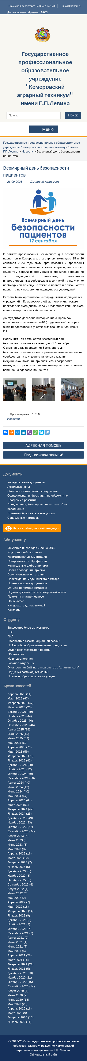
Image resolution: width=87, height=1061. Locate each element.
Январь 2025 (16, 760)
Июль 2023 (15, 840)
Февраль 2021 (17, 964)
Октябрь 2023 (17, 827)
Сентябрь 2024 (18, 778)
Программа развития (22, 500)
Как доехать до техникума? (26, 605)
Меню (48, 129)
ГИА (10, 636)
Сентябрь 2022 (18, 884)
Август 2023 (16, 835)
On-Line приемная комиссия (27, 587)
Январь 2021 (16, 968)
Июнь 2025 (15, 738)
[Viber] (29, 432)
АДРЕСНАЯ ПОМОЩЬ (44, 445)
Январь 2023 (16, 866)
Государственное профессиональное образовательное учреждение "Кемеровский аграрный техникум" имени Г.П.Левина (45, 78)
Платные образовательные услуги (31, 513)
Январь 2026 (16, 707)
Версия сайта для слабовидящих (35, 528)
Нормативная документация (27, 556)
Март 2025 (15, 751)
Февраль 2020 (17, 1017)
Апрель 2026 (16, 694)
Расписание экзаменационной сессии (34, 641)
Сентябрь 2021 (18, 933)
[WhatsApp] (35, 432)
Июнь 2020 (15, 999)
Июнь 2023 (15, 844)
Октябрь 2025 (17, 720)
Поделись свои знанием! (43, 455)
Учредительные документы (26, 482)
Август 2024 (16, 782)
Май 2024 (14, 796)
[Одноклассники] (11, 432)
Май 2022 (14, 897)
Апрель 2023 (16, 853)
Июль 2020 (15, 995)
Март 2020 (15, 1013)
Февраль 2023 (17, 862)
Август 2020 (16, 990)
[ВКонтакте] (5, 432)
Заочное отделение (21, 663)
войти (44, 12)
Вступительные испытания (26, 574)
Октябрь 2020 (17, 982)
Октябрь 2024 (17, 773)
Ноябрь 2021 (17, 924)
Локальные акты (18, 486)
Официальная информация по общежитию (37, 495)
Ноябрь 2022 (17, 875)
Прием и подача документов (27, 583)
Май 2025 (14, 742)
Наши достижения (20, 658)
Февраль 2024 (17, 809)
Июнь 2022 (15, 893)
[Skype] (41, 432)
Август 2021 (16, 937)
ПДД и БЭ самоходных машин (28, 672)
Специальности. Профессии (27, 561)
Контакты (14, 609)
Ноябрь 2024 (17, 769)
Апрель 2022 (16, 902)
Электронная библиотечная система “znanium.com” (43, 667)
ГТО (10, 632)
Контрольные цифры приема (28, 565)
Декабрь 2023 (17, 818)
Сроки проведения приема (26, 570)
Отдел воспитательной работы (29, 649)
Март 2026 (15, 698)
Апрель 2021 (16, 955)
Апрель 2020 (16, 1008)
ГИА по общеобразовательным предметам (37, 645)
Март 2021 (15, 959)
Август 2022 (16, 889)
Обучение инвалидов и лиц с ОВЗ (31, 547)
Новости (27, 151)
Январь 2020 (16, 1021)
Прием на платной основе (26, 596)
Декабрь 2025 (17, 711)
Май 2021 (14, 951)
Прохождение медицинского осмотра (33, 578)
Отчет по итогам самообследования (32, 491)
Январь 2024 (16, 813)
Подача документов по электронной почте (37, 592)
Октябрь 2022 (17, 880)
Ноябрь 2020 (17, 977)
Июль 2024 (15, 787)
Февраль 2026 (17, 703)
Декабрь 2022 (17, 871)
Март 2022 (15, 906)
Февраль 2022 (17, 911)
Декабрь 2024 (17, 765)
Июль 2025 (15, 734)
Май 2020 (14, 1004)
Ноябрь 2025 (17, 716)
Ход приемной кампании (25, 552)
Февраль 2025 (17, 756)
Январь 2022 (16, 915)
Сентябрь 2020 (18, 986)
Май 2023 (14, 849)
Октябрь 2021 (17, 928)
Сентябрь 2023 (18, 831)
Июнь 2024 (15, 791)
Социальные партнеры (23, 517)
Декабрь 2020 (17, 973)
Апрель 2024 (16, 800)
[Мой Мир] (17, 432)
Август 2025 (16, 729)
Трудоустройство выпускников (28, 627)
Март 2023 (15, 858)
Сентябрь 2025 (18, 725)
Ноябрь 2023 (17, 822)
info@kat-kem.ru (72, 6)
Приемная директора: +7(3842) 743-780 (32, 6)
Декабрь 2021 (17, 920)
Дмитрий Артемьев (44, 181)
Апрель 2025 (16, 747)
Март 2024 (15, 804)
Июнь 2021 (15, 946)
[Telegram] (47, 432)
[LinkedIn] (23, 432)
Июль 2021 (15, 942)
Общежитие (16, 601)
